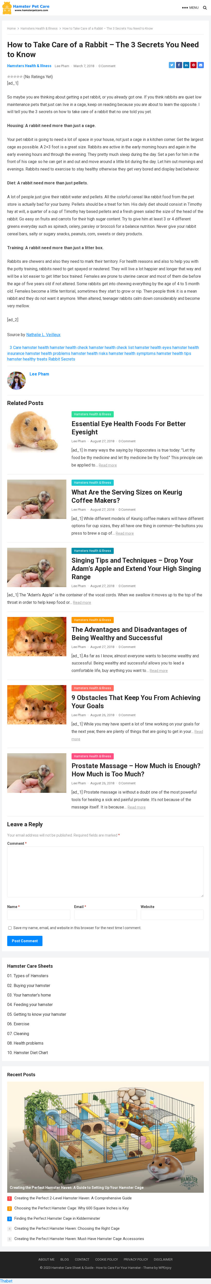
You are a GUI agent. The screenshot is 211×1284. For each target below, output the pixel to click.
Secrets (68, 359)
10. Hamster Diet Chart (27, 1052)
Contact (82, 1259)
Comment (17, 843)
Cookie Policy (106, 1259)
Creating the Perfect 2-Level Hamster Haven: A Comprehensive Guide (73, 1198)
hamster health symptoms (132, 353)
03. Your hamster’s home (29, 995)
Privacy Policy (136, 1259)
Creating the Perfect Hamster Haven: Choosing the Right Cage (67, 1228)
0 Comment (107, 66)
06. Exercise (18, 1023)
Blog (64, 1259)
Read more (108, 465)
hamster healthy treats (27, 359)
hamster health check (69, 347)
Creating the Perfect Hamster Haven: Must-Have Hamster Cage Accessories (79, 1238)
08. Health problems (25, 1043)
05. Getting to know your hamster (36, 1014)
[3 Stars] (14, 76)
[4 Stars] (18, 76)
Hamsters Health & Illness (39, 28)
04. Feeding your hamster (30, 1004)
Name (13, 907)
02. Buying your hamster (28, 985)
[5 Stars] (21, 76)
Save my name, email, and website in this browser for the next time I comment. (77, 928)
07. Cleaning (18, 1033)
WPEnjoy (165, 1268)
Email (80, 907)
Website (147, 907)
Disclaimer (163, 1259)
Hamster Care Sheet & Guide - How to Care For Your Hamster (96, 1268)
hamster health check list (111, 347)
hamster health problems (47, 353)
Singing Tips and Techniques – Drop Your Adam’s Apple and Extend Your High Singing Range (136, 568)
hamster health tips (174, 353)
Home (11, 28)
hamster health (35, 347)
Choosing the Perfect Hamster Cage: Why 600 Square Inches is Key (71, 1208)
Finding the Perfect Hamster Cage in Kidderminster (57, 1218)
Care (17, 347)
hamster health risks (89, 353)
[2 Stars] (11, 76)
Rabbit (54, 359)
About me (46, 1259)
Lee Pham (62, 66)
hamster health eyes (153, 347)
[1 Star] (8, 76)
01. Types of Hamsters (27, 975)
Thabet (6, 1281)
